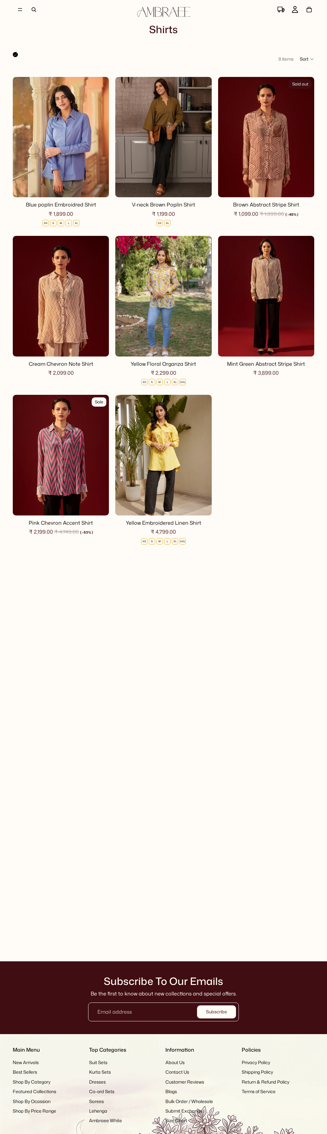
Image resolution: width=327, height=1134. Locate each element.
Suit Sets (98, 1062)
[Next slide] (99, 137)
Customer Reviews (184, 1082)
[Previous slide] (22, 137)
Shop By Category (31, 1082)
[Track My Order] (281, 10)
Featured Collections (34, 1091)
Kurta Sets (100, 1072)
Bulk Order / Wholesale (189, 1101)
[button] (307, 59)
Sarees (96, 1101)
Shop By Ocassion (31, 1101)
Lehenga (98, 1111)
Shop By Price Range (34, 1111)
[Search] (34, 10)
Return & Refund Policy (265, 1082)
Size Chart (176, 1121)
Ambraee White (105, 1121)
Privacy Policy (256, 1062)
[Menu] (20, 9)
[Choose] (99, 187)
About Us (175, 1062)
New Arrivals (26, 1062)
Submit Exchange (183, 1111)
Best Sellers (25, 1072)
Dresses (97, 1082)
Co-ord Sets (101, 1091)
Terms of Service (259, 1091)
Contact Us (177, 1072)
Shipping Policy (257, 1072)
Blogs (171, 1091)
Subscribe (216, 1012)
